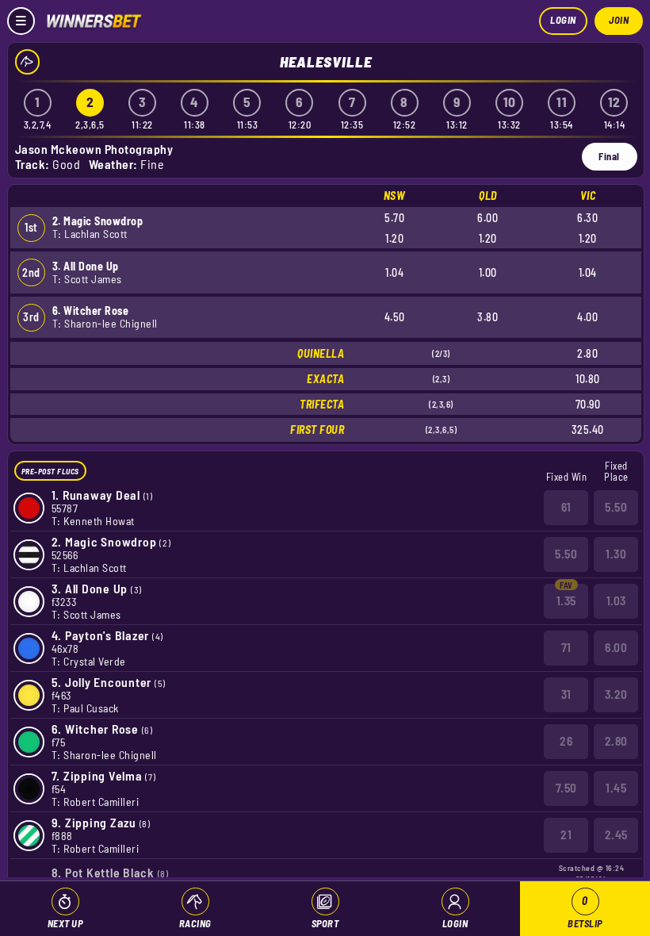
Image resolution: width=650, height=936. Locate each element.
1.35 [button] (566, 600)
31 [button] (566, 694)
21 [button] (566, 834)
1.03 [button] (616, 600)
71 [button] (566, 647)
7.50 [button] (566, 788)
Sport (325, 923)
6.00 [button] (616, 647)
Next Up (65, 923)
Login (563, 19)
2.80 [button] (616, 741)
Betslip (585, 912)
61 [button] (566, 507)
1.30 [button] (616, 554)
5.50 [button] (616, 507)
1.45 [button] (616, 788)
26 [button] (566, 741)
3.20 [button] (616, 694)
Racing (195, 923)
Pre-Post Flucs (50, 471)
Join (619, 19)
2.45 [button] (616, 834)
